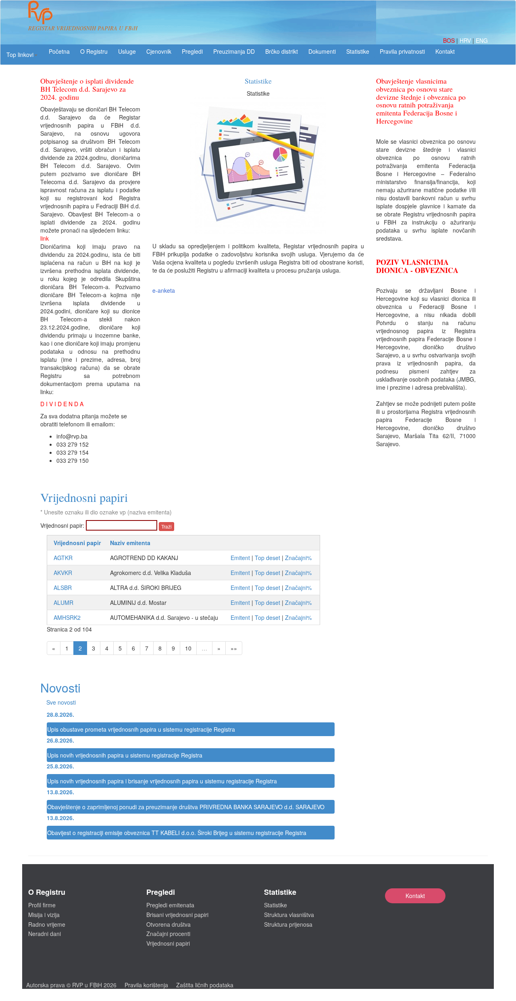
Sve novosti (61, 702)
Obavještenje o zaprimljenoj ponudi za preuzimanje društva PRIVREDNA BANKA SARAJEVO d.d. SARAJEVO (186, 807)
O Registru (94, 51)
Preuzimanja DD (234, 51)
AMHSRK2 (67, 617)
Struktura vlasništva (289, 915)
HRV (466, 40)
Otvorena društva (168, 924)
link (44, 238)
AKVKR (63, 573)
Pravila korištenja (146, 985)
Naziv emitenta (130, 543)
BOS (449, 40)
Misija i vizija (44, 915)
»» (234, 648)
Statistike (357, 51)
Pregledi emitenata (170, 905)
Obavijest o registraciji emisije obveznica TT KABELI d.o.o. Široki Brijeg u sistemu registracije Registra (176, 833)
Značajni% (298, 558)
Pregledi (192, 51)
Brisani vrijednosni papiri (177, 915)
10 (188, 648)
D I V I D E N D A (61, 404)
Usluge (127, 51)
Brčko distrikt (281, 51)
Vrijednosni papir (77, 543)
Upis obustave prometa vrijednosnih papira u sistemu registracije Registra (141, 729)
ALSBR (63, 587)
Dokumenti (322, 51)
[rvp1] (40, 11)
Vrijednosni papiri (168, 943)
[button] (22, 54)
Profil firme (42, 905)
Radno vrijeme (46, 924)
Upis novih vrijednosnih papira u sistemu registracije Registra (124, 755)
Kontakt (415, 896)
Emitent (240, 558)
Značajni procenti (168, 934)
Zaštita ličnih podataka (204, 985)
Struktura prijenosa (288, 924)
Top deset (267, 558)
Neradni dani (44, 934)
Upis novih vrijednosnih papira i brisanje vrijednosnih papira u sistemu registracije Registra (162, 781)
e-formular (258, 93)
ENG (482, 40)
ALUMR (63, 602)
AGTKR (63, 558)
